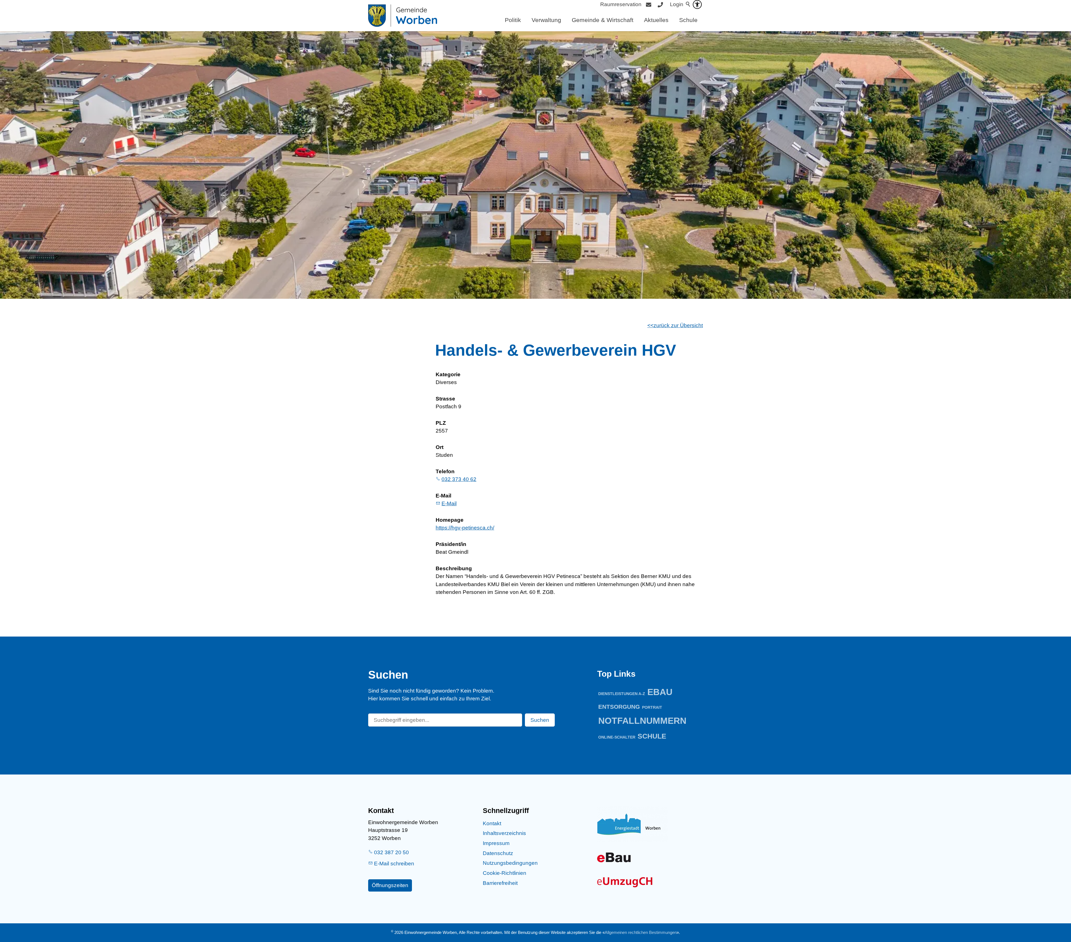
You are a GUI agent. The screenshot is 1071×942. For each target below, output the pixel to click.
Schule (688, 20)
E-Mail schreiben (394, 863)
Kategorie (448, 374)
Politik (513, 20)
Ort (439, 447)
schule (652, 736)
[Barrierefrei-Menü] (697, 4)
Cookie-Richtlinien (504, 873)
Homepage (450, 520)
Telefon (445, 471)
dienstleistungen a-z (621, 693)
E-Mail (443, 496)
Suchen (539, 720)
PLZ (441, 423)
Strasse (445, 399)
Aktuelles (656, 20)
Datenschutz (498, 853)
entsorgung (619, 706)
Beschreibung (454, 568)
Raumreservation (620, 4)
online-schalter (616, 737)
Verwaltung (546, 20)
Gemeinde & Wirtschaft (602, 20)
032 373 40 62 (459, 479)
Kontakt (492, 823)
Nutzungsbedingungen (510, 863)
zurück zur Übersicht (678, 325)
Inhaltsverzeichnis (504, 833)
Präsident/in (451, 544)
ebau (659, 692)
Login (676, 4)
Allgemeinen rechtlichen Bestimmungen (641, 932)
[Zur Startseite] (402, 15)
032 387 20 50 (391, 852)
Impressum (496, 843)
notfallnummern (642, 721)
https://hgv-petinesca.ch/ (465, 528)
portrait (652, 707)
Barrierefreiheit (500, 883)
